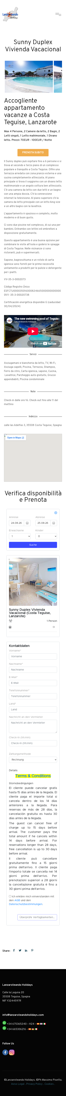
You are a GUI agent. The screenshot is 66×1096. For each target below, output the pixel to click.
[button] (33, 152)
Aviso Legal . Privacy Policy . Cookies (32, 1084)
